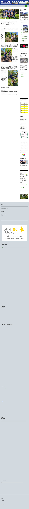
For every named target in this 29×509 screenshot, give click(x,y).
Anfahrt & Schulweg (3, 214)
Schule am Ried (3, 5)
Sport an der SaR (23, 40)
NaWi (4, 87)
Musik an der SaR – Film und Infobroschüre (24, 38)
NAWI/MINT (2, 20)
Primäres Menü (28, 6)
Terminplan (2, 204)
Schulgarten (7, 87)
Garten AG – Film (24, 41)
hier (23, 120)
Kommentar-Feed (3, 503)
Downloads (2, 211)
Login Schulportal (3, 205)
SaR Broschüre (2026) (21, 27)
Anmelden (2, 500)
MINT (2, 87)
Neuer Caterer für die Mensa (4, 208)
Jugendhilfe (22, 126)
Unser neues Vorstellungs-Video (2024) (24, 33)
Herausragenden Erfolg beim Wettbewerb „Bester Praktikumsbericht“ (9, 91)
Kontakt (2, 215)
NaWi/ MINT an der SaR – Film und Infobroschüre (24, 36)
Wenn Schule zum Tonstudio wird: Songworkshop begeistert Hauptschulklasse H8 (9, 94)
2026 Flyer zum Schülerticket (23, 76)
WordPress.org (3, 504)
